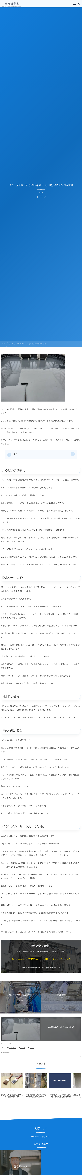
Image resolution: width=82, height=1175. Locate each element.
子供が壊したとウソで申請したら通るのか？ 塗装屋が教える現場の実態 (60, 1095)
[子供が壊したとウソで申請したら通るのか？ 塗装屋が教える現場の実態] (60, 1080)
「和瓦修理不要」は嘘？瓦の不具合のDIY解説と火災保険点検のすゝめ (36, 1095)
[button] (73, 454)
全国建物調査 (12, 3)
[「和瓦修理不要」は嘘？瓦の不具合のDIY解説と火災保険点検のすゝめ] (36, 1080)
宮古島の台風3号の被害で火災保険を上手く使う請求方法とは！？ (12, 1095)
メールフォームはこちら (59, 959)
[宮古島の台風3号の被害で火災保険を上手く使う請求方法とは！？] (12, 1080)
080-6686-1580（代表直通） (26, 959)
